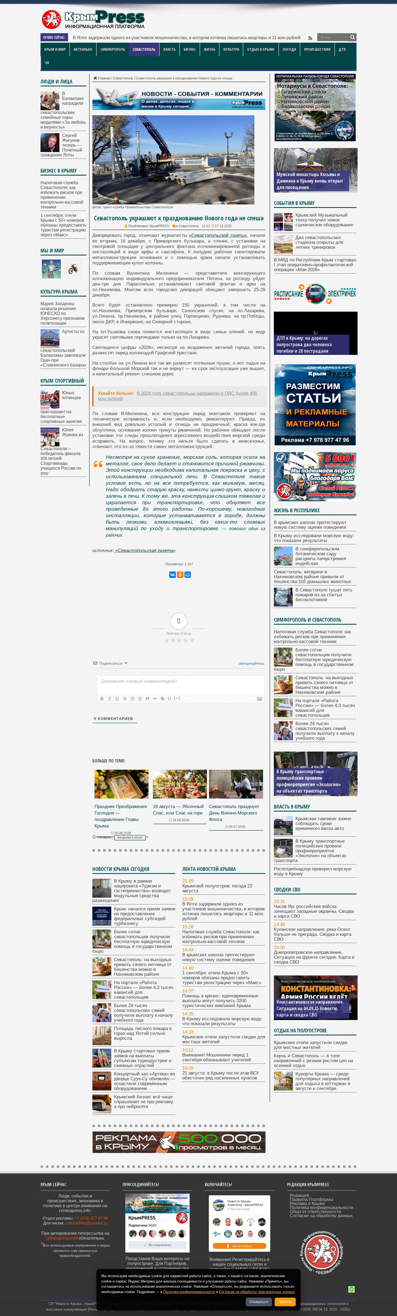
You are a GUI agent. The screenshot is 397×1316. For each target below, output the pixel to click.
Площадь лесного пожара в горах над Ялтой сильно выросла (143, 1033)
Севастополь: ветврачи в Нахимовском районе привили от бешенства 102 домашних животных (312, 576)
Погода (289, 49)
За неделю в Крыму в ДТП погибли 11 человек (303, 347)
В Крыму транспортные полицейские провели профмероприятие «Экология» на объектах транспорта (310, 851)
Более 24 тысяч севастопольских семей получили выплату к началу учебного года (143, 1013)
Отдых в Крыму (261, 49)
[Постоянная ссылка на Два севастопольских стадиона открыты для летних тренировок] (283, 252)
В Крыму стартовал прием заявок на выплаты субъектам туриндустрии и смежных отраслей (142, 1058)
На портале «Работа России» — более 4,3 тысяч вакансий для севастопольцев (143, 990)
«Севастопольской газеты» (218, 235)
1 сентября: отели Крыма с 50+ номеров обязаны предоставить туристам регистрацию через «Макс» (221, 977)
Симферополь (112, 49)
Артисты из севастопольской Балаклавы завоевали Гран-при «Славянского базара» (63, 348)
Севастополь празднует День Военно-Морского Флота (234, 813)
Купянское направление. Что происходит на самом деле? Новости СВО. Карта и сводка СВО (311, 1008)
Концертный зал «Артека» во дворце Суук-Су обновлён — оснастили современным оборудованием (144, 1081)
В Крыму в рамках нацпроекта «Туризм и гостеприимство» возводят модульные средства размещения (131, 891)
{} (169, 698)
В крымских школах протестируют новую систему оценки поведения (218, 957)
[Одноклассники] (180, 574)
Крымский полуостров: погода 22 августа (217, 888)
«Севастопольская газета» (145, 550)
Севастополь (144, 49)
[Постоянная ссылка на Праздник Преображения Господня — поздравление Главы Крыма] (122, 797)
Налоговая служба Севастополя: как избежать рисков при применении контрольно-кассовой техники (174, 37)
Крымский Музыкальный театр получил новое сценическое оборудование (324, 220)
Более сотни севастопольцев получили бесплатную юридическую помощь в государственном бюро (132, 941)
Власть (169, 49)
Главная (104, 78)
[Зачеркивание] (125, 698)
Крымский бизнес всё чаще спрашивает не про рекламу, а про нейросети (144, 1101)
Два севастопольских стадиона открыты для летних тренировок (319, 242)
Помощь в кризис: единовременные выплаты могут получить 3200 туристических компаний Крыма (220, 1000)
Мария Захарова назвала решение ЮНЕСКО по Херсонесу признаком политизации (63, 313)
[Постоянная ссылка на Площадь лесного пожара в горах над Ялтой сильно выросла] (101, 1043)
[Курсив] (109, 698)
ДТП (342, 49)
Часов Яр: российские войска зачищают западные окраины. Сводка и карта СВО (314, 911)
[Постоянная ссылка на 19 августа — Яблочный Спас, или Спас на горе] (180, 797)
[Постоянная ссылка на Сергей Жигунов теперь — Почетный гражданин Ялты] (50, 150)
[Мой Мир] (187, 574)
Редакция (299, 1195)
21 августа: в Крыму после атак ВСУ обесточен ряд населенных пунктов (220, 1076)
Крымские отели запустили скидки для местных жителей (223, 1039)
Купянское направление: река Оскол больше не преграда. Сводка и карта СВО (312, 934)
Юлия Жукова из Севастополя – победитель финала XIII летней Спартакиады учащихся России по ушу (62, 451)
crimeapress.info (62, 1238)
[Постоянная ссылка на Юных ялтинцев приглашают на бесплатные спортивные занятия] (50, 408)
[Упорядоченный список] (132, 698)
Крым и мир (55, 49)
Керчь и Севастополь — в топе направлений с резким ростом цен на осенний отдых (313, 1060)
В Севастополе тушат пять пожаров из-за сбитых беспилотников (323, 594)
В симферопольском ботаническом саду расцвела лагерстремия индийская (320, 556)
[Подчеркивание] (117, 698)
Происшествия (317, 49)
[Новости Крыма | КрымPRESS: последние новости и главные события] (93, 28)
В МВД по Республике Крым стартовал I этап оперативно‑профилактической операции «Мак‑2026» (315, 264)
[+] (177, 698)
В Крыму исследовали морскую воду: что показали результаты (222, 1021)
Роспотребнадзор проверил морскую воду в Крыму (305, 787)
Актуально (83, 49)
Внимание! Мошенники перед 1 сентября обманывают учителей (216, 1057)
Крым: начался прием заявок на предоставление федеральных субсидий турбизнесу (144, 916)
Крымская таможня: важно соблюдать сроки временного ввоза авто (323, 823)
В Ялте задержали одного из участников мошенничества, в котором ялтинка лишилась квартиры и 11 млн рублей (223, 911)
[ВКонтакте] (172, 574)
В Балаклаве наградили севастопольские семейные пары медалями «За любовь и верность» (63, 110)
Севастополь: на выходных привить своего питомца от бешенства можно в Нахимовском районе (143, 967)
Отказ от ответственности (315, 1211)
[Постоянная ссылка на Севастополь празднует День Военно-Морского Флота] (236, 797)
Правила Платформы (311, 1199)
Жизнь (209, 49)
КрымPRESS (159, 226)
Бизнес (190, 49)
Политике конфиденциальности (189, 1292)
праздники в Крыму (130, 837)
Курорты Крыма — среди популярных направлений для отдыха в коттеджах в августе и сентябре (322, 1081)
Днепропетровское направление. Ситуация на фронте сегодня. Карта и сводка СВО (314, 957)
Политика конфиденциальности (321, 1207)
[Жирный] (102, 698)
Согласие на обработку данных (321, 1215)
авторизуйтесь (251, 663)
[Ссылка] (162, 698)
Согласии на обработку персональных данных (257, 1292)
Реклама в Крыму (307, 1203)
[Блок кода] (155, 698)
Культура (231, 49)
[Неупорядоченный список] (140, 698)
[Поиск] (352, 37)
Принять (285, 1302)
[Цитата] (147, 698)
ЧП (47, 62)
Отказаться (259, 1302)
